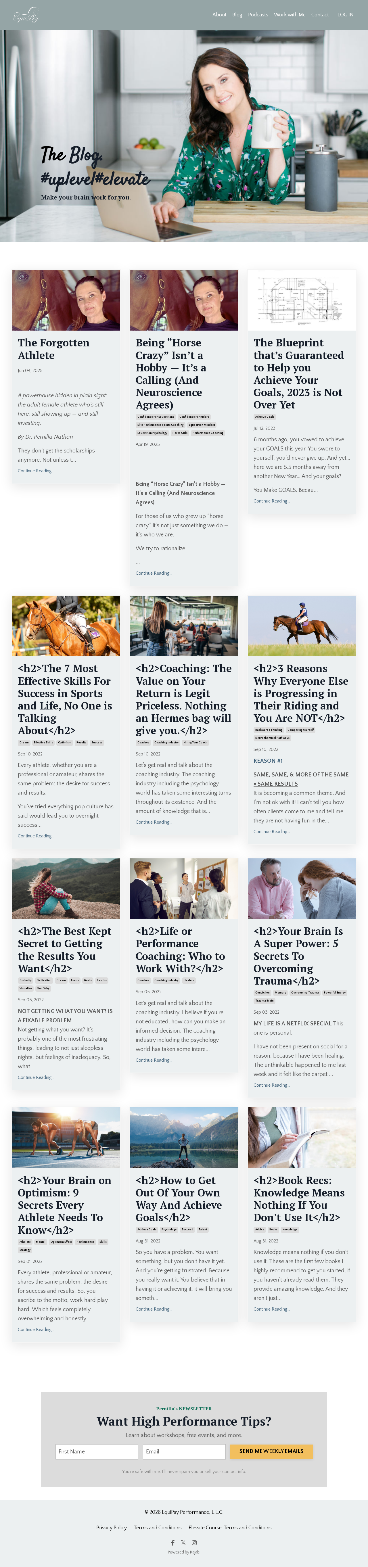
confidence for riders (194, 417)
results (81, 742)
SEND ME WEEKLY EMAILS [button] (271, 1451)
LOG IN (346, 15)
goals (88, 980)
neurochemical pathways (272, 738)
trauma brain (264, 1000)
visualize (26, 988)
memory (280, 992)
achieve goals (264, 417)
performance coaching (208, 433)
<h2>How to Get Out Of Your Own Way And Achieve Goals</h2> (179, 1199)
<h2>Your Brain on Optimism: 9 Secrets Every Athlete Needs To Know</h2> (65, 1205)
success (96, 742)
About (219, 15)
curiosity (26, 980)
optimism (64, 742)
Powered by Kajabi (184, 1552)
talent (202, 1229)
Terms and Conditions (158, 1528)
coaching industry (166, 742)
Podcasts (258, 15)
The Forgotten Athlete (54, 348)
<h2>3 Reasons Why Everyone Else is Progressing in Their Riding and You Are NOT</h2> (301, 693)
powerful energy (335, 992)
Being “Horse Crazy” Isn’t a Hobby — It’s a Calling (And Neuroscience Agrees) (171, 373)
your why (43, 988)
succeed (187, 1229)
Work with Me (290, 15)
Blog (237, 15)
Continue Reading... (36, 470)
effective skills (43, 742)
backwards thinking (268, 730)
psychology (169, 1229)
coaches (143, 742)
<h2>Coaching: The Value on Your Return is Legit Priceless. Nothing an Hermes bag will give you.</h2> (184, 699)
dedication (44, 980)
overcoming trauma (305, 992)
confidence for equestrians (155, 417)
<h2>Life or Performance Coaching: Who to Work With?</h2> (180, 950)
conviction (262, 992)
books (273, 1229)
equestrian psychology (152, 433)
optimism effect (61, 1242)
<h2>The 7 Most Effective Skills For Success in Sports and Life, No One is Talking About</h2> (65, 699)
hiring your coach (195, 742)
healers (189, 980)
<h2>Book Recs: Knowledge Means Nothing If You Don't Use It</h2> (299, 1199)
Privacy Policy (111, 1528)
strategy (25, 1250)
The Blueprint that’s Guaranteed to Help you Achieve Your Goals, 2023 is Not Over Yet (299, 373)
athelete (25, 1242)
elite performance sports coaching (160, 425)
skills (103, 1242)
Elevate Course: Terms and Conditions (230, 1528)
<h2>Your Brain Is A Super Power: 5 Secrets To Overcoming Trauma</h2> (298, 956)
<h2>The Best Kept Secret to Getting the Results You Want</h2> (65, 950)
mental (40, 1242)
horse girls (179, 433)
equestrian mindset (202, 425)
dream (24, 742)
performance (85, 1242)
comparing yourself (301, 730)
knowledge (290, 1229)
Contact (320, 15)
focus (75, 980)
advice (259, 1229)
